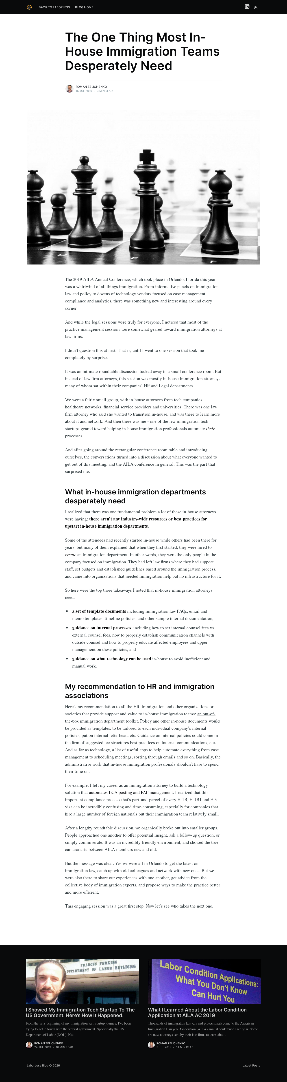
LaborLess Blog (37, 1065)
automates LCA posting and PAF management (131, 792)
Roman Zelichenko (91, 86)
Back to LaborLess (54, 7)
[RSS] (256, 7)
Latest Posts (251, 1065)
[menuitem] (54, 7)
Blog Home (84, 7)
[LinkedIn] (247, 7)
